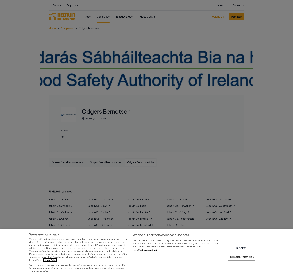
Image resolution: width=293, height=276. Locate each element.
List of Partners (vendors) (145, 250)
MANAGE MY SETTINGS (241, 257)
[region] (146, 252)
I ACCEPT (241, 248)
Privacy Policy (49, 260)
